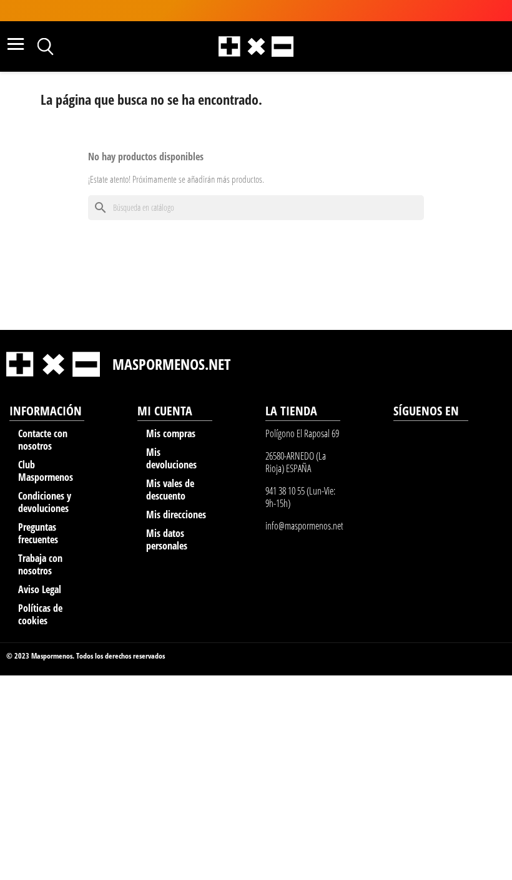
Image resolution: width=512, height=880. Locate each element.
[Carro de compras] (468, 45)
